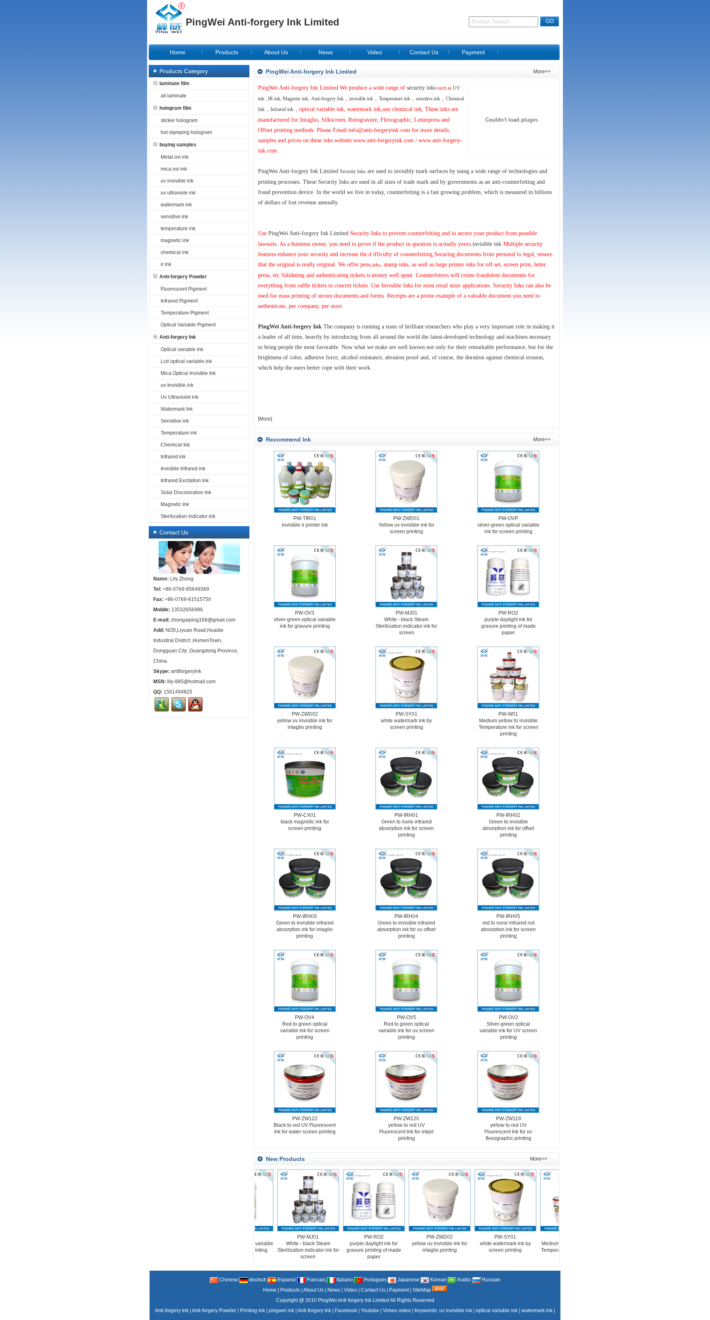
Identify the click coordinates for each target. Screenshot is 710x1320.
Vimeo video (397, 1310)
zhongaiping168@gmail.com (203, 620)
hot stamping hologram (186, 132)
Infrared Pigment (179, 301)
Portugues (374, 1280)
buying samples (177, 145)
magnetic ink (175, 240)
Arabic (463, 1280)
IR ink (273, 99)
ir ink (166, 264)
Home (270, 1290)
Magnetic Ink (175, 504)
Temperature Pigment (185, 313)
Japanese (408, 1280)
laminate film (174, 83)
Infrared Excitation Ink (185, 480)
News (333, 1290)
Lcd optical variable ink (186, 361)
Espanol (286, 1280)
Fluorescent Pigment (184, 289)
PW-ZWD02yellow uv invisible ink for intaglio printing (304, 720)
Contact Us (373, 1290)
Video (350, 1290)
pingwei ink (281, 1310)
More (265, 419)
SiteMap (422, 1290)
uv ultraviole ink (178, 193)
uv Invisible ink (177, 385)
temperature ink (178, 228)
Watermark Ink (177, 409)
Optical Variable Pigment (188, 325)
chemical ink (175, 252)
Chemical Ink (175, 445)
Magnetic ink (295, 99)
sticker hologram (179, 120)
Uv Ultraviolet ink (179, 397)
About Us (313, 1290)
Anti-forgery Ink (177, 337)
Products (290, 1290)
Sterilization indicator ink (188, 516)
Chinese (228, 1280)
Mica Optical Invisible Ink (188, 373)
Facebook (346, 1310)
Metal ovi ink (175, 157)
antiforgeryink (186, 671)
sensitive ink (174, 217)
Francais (315, 1280)
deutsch (257, 1280)
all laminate (174, 96)
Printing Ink (252, 1310)
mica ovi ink (174, 169)
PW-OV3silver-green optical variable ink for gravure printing (305, 619)
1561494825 (178, 692)
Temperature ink (179, 433)
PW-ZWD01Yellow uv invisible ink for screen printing (406, 525)
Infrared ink (173, 457)
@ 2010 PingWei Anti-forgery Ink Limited (344, 1300)
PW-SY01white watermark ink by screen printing (406, 720)
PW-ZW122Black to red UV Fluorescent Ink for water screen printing (305, 1125)
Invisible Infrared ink (183, 469)
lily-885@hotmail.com (191, 681)
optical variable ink (497, 1310)
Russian (490, 1280)
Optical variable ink (182, 349)
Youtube (370, 1310)
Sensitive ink (175, 421)
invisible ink (361, 99)
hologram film (175, 108)
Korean (438, 1280)
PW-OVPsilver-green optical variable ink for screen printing (508, 525)
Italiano (344, 1280)
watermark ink (176, 205)
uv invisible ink (177, 181)
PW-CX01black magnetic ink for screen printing (305, 821)
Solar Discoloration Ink (186, 492)
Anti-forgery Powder (183, 277)
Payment (399, 1290)
